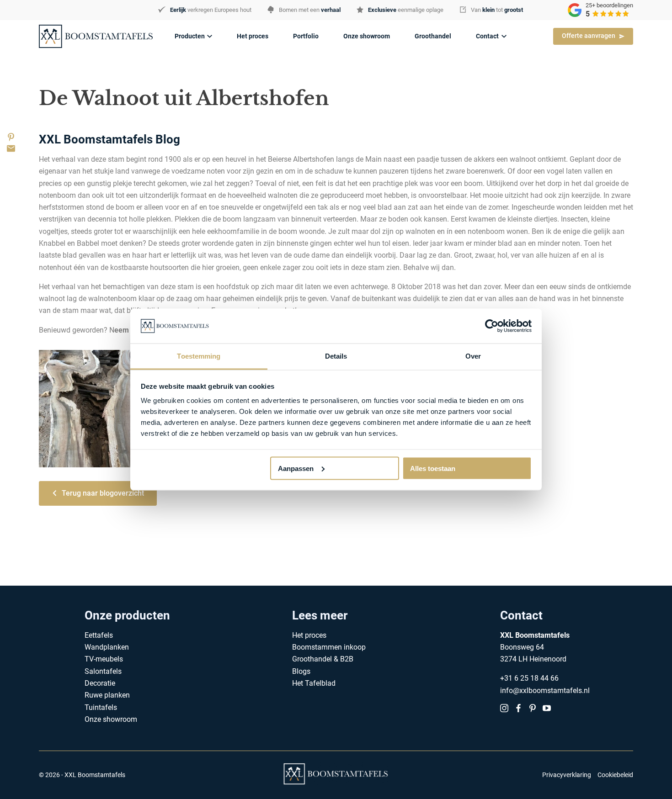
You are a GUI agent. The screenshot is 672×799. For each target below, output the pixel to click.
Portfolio (306, 36)
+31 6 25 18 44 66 (529, 678)
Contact (487, 36)
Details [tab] (336, 356)
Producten (190, 36)
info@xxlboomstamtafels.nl (545, 690)
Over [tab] (473, 356)
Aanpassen (296, 468)
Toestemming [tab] (198, 356)
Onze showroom (366, 36)
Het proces (252, 36)
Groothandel (433, 36)
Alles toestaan (432, 468)
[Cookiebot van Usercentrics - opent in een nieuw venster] (492, 326)
